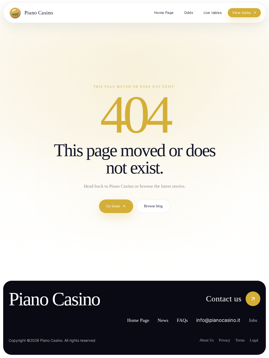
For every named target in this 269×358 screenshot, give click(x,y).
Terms (238, 340)
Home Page (150, 307)
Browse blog (155, 199)
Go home (111, 199)
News (179, 307)
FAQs (200, 307)
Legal (253, 340)
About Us (200, 340)
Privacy (219, 340)
